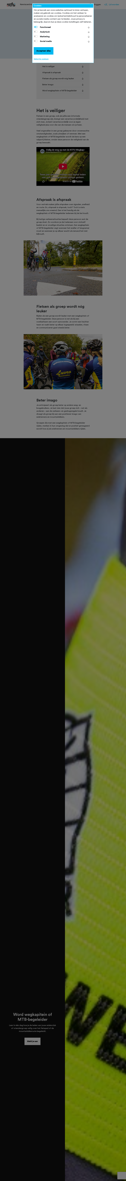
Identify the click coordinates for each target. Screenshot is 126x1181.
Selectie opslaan (41, 59)
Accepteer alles (43, 51)
